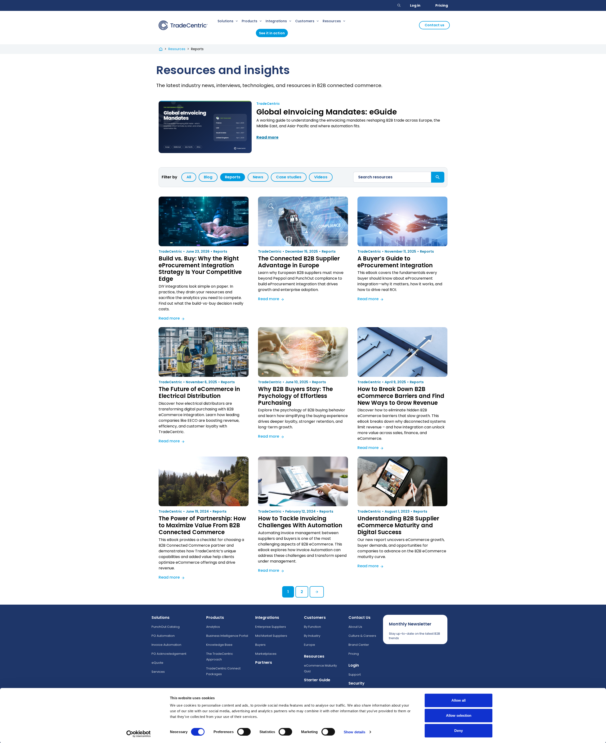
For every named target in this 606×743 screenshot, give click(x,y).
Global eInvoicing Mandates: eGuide (326, 111)
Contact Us (359, 617)
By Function (312, 626)
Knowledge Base (219, 644)
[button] (399, 5)
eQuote (157, 662)
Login (353, 665)
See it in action (272, 33)
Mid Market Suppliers (271, 635)
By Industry (312, 635)
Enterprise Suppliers (270, 626)
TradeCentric (268, 103)
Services (158, 671)
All (189, 177)
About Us (355, 626)
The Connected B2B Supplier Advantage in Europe (299, 262)
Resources (332, 21)
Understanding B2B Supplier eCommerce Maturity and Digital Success (398, 525)
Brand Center (358, 644)
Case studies (288, 177)
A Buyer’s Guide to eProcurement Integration (395, 262)
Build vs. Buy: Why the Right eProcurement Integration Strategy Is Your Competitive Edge (200, 269)
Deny (458, 731)
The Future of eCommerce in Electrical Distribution (199, 392)
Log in (415, 5)
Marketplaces (265, 653)
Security (356, 683)
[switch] (244, 731)
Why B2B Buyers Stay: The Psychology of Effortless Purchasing (295, 396)
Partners (263, 662)
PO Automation (163, 635)
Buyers (260, 644)
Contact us (434, 25)
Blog (208, 177)
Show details (354, 732)
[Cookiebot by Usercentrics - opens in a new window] (138, 733)
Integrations (276, 21)
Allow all (458, 700)
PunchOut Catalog (166, 626)
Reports (232, 177)
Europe (309, 644)
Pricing (441, 5)
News (258, 177)
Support (354, 674)
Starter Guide (317, 680)
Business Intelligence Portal (227, 635)
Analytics (213, 626)
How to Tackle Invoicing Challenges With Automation (300, 521)
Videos (320, 177)
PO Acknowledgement (169, 653)
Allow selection (458, 715)
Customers (304, 21)
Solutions (225, 21)
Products (249, 21)
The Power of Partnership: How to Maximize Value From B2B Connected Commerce (202, 525)
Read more (172, 318)
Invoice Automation (166, 644)
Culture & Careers (362, 635)
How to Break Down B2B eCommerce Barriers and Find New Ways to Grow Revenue (400, 396)
